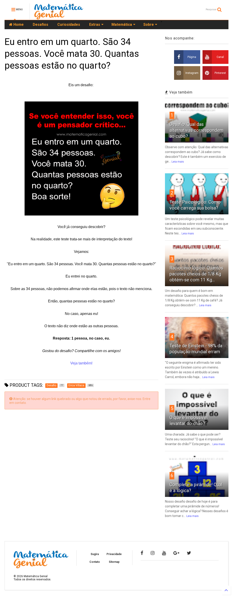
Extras (94, 24)
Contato (94, 561)
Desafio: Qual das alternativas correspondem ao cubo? (196, 130)
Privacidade (114, 554)
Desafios (40, 24)
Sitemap (114, 561)
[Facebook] (142, 553)
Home (18, 24)
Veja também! (81, 363)
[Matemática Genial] (58, 17)
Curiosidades (68, 24)
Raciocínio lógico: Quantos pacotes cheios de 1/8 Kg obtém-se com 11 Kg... (196, 274)
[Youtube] (164, 553)
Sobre (148, 24)
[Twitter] (189, 553)
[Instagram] (152, 553)
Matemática (121, 24)
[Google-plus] (176, 553)
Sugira (95, 554)
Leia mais (178, 161)
